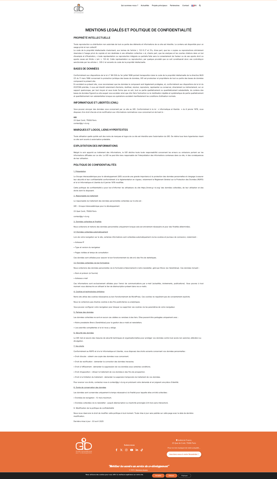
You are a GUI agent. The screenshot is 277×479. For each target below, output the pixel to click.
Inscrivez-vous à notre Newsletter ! (184, 454)
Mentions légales (142, 470)
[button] (200, 5)
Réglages (184, 476)
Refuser (171, 476)
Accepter (158, 476)
